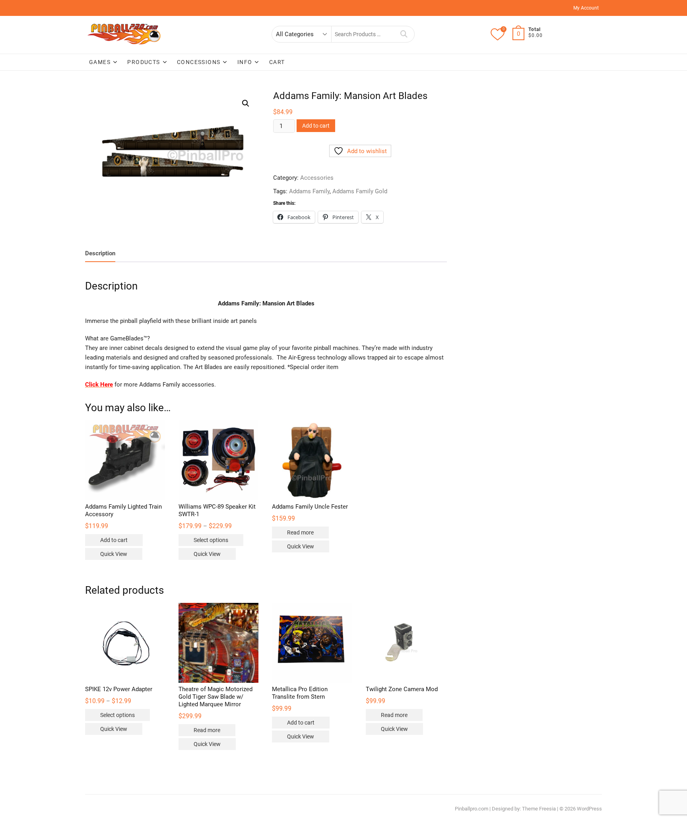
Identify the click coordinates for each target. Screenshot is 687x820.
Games (100, 62)
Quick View (113, 554)
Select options (211, 540)
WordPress (589, 809)
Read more (300, 532)
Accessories (317, 177)
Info (244, 62)
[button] (246, 103)
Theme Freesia (539, 809)
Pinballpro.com (471, 809)
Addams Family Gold (359, 191)
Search (404, 34)
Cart (277, 62)
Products (143, 62)
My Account (586, 8)
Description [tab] (100, 253)
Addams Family (309, 191)
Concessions (198, 62)
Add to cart (316, 125)
